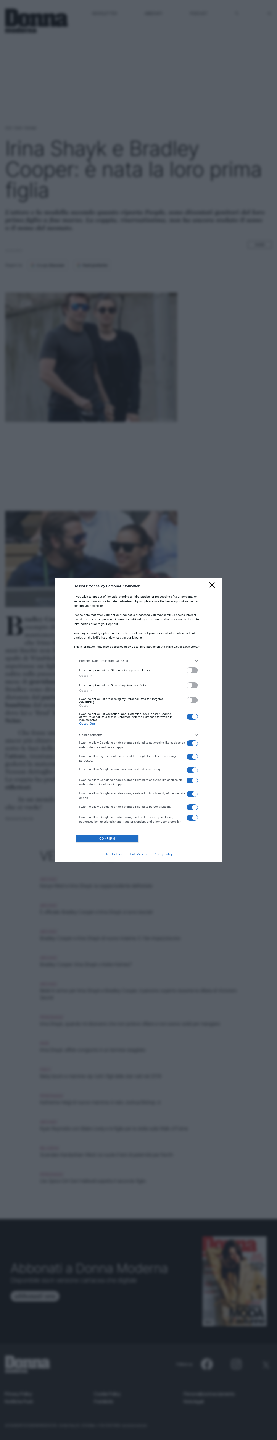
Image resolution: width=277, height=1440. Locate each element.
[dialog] (138, 720)
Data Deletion (114, 854)
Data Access (138, 854)
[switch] (192, 670)
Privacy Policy (163, 854)
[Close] (213, 586)
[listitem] (138, 661)
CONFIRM (107, 838)
